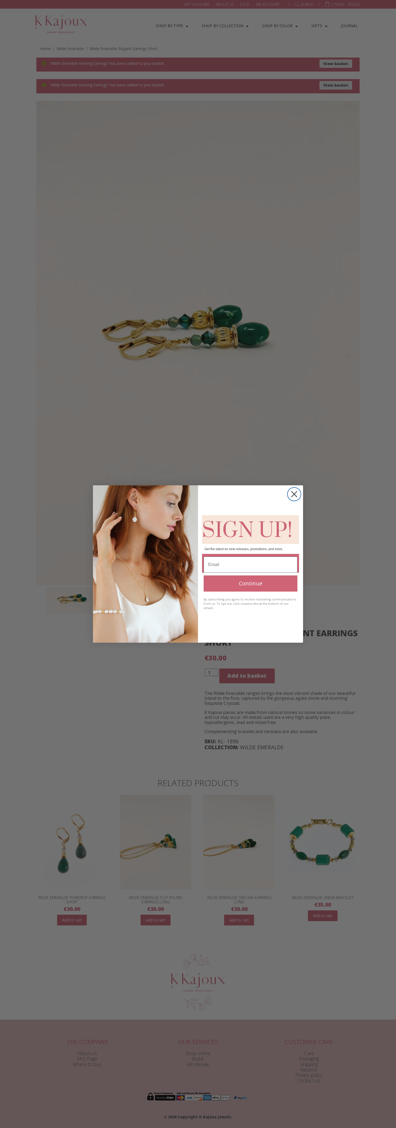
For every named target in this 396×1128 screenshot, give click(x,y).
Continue (250, 583)
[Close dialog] (294, 494)
